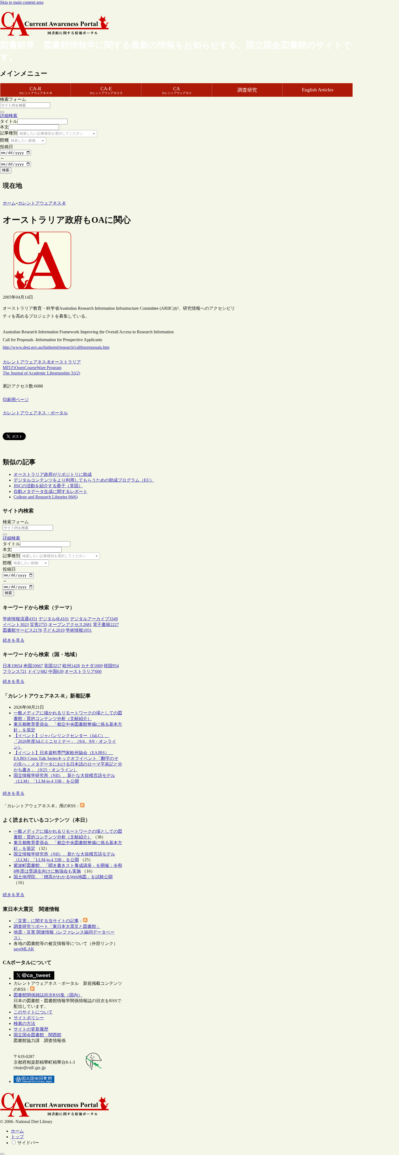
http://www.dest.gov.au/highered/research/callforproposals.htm (56, 347)
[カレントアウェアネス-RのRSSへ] (82, 806)
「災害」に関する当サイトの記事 (46, 920)
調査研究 (247, 90)
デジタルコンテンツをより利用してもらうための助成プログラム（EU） (84, 480)
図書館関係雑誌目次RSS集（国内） (48, 995)
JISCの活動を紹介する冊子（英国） (48, 485)
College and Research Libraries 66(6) (46, 497)
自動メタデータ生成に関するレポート (50, 491)
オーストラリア (65, 362)
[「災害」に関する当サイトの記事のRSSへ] (85, 920)
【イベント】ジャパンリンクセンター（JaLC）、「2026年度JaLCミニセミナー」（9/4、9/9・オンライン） (65, 741)
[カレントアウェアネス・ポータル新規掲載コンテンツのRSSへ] (32, 989)
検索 (5, 170)
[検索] (2, 112)
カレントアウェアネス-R (26, 362)
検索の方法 (24, 1023)
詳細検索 (8, 115)
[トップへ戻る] (2, 1154)
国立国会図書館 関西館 (37, 1035)
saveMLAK (24, 949)
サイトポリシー (29, 1017)
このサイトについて (33, 1012)
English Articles (317, 89)
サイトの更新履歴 (31, 1029)
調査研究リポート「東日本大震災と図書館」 (57, 926)
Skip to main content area (21, 2)
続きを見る (13, 640)
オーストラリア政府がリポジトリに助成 (53, 474)
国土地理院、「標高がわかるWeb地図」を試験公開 (63, 877)
